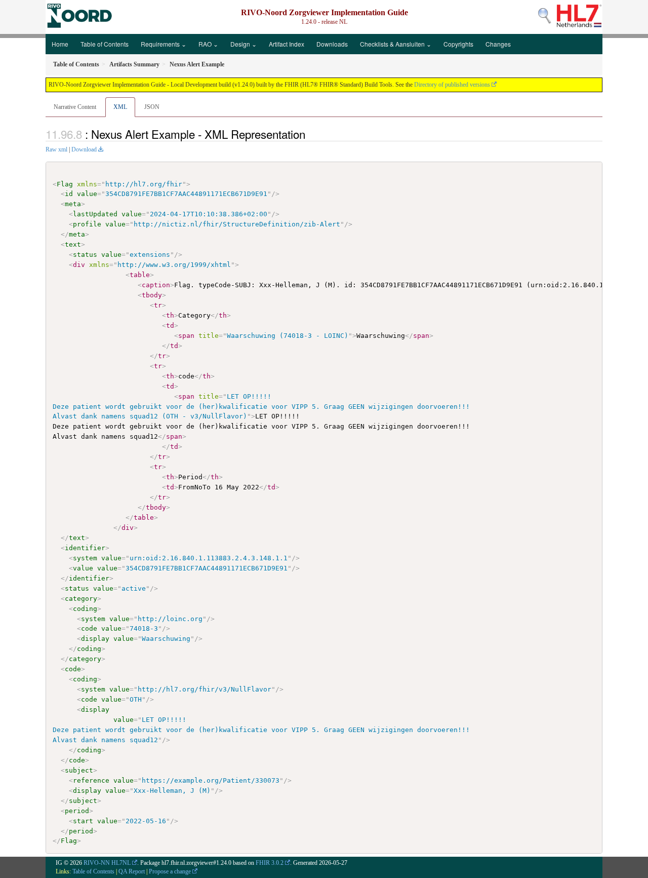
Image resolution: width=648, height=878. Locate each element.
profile (87, 224)
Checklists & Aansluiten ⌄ (395, 44)
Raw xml (56, 149)
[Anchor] (310, 133)
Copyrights (458, 44)
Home (60, 44)
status (85, 254)
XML (120, 106)
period (77, 811)
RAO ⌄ (208, 44)
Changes (498, 44)
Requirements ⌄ (163, 44)
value (87, 194)
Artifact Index (286, 44)
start (83, 821)
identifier (85, 548)
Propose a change (170, 871)
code (89, 628)
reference (91, 780)
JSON (151, 106)
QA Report (131, 871)
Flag (65, 184)
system (85, 558)
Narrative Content (75, 106)
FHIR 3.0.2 (270, 862)
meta (73, 204)
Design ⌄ (243, 44)
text (73, 244)
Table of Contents (104, 44)
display (95, 638)
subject (79, 770)
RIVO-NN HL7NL (107, 862)
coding (85, 609)
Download (84, 149)
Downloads (332, 44)
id (69, 194)
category (81, 598)
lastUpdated (95, 214)
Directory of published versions (452, 84)
